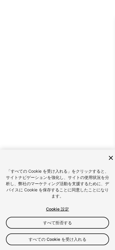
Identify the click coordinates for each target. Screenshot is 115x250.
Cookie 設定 (57, 208)
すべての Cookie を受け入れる (57, 239)
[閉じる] (110, 157)
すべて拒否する (57, 222)
